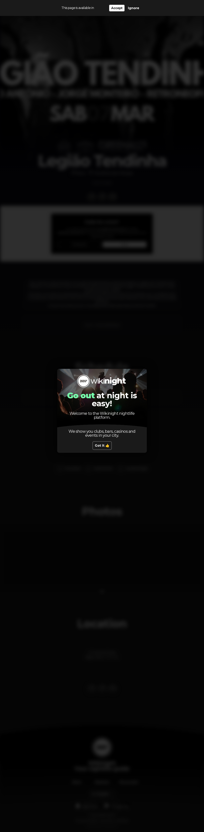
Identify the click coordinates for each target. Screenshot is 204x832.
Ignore (133, 8)
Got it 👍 (102, 445)
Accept (116, 8)
